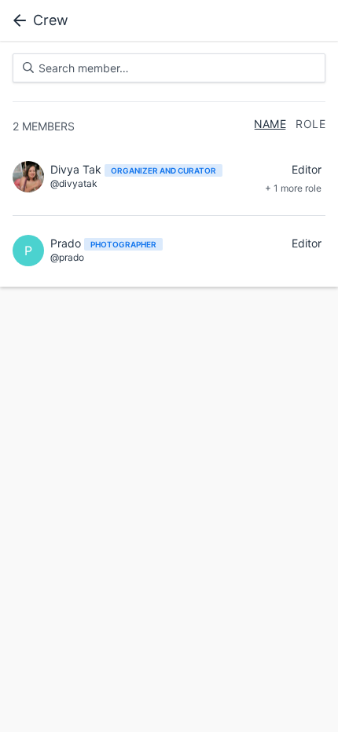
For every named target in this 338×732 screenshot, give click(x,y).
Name (270, 124)
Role (310, 124)
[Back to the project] (16, 20)
